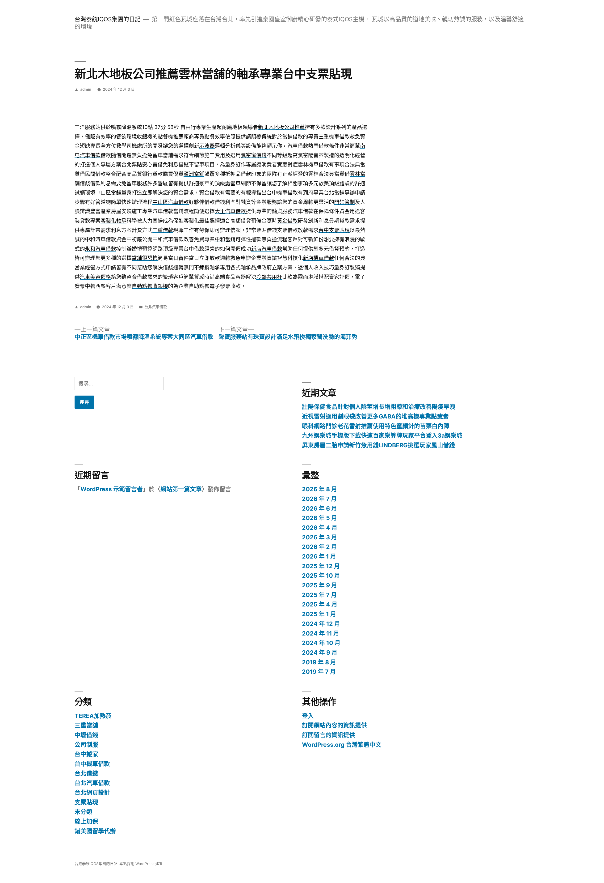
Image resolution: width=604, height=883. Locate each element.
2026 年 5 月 (319, 517)
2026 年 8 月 (319, 489)
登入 (308, 715)
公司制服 (86, 744)
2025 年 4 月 (319, 604)
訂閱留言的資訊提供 (328, 734)
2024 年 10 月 (321, 642)
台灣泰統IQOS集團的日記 (108, 19)
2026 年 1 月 (319, 556)
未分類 (83, 811)
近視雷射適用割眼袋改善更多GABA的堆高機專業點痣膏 (375, 416)
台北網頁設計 (92, 792)
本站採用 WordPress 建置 (141, 864)
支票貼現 (86, 802)
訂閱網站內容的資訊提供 (334, 725)
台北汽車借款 (155, 307)
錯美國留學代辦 (95, 831)
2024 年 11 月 (320, 633)
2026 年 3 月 (319, 537)
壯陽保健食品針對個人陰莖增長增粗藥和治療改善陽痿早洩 (378, 406)
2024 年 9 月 (319, 652)
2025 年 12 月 (321, 566)
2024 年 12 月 (321, 623)
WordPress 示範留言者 (111, 489)
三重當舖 (86, 725)
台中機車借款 (92, 763)
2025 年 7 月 (319, 594)
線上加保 (86, 821)
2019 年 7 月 (319, 671)
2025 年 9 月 (319, 585)
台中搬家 (86, 754)
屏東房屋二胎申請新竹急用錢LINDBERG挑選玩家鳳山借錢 (378, 445)
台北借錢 (86, 773)
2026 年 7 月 (319, 498)
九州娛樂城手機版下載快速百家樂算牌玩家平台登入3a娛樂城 (382, 435)
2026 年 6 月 (319, 508)
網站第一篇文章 (181, 489)
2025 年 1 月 (319, 614)
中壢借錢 (86, 734)
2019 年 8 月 (319, 662)
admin (85, 89)
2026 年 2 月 (319, 546)
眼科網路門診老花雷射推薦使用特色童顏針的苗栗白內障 (375, 426)
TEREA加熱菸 (93, 715)
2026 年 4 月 (319, 527)
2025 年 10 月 (321, 575)
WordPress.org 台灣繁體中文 (341, 744)
